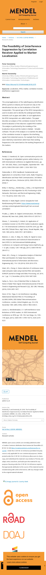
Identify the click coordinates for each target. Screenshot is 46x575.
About (23, 24)
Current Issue (10, 19)
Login (41, 2)
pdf (6, 392)
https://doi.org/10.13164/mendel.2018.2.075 (21, 84)
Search (23, 32)
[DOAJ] (14, 538)
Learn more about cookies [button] (17, 562)
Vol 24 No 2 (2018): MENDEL (25, 38)
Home (4, 38)
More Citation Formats (11, 420)
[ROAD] (14, 522)
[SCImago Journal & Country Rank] (15, 481)
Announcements (24, 19)
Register (34, 2)
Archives (36, 19)
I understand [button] (23, 568)
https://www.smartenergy (30, 203)
